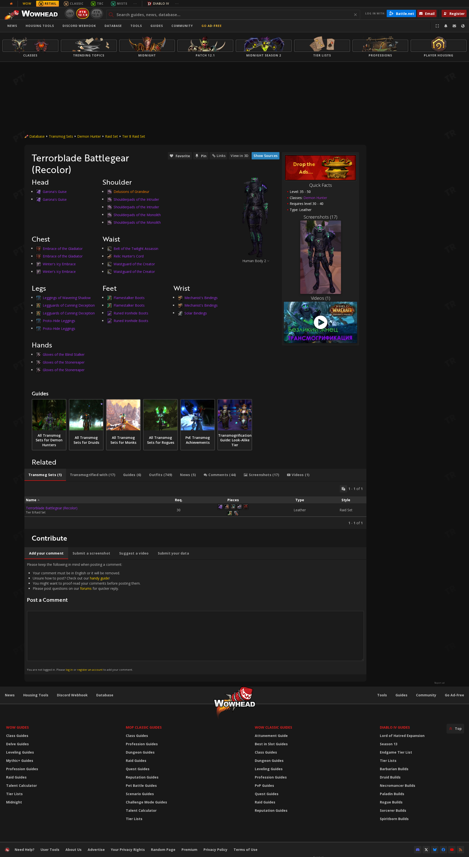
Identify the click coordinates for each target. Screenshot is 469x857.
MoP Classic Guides (144, 727)
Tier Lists (14, 793)
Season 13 (388, 744)
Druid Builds (390, 777)
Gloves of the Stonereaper (64, 362)
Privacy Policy (215, 849)
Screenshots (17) (320, 217)
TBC (100, 3)
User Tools (50, 849)
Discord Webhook (79, 26)
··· (135, 3)
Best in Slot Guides (271, 744)
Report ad (439, 683)
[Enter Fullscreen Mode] (437, 26)
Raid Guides (16, 777)
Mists (122, 3)
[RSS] (460, 849)
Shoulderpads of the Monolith (137, 214)
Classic (77, 3)
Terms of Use (245, 849)
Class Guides (17, 735)
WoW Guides (17, 727)
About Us (73, 849)
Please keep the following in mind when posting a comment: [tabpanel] (83, 616)
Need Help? (24, 849)
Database (113, 26)
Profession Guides (22, 769)
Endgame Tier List (396, 752)
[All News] (11, 4)
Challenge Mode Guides (146, 802)
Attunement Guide (271, 735)
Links (221, 155)
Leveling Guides (20, 752)
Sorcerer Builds (393, 810)
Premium (189, 849)
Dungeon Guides (140, 752)
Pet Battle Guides (141, 785)
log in (69, 669)
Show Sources (265, 155)
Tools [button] (136, 26)
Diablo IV (161, 3)
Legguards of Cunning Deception (69, 305)
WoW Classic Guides (273, 727)
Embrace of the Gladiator (63, 248)
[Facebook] (443, 849)
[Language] (463, 26)
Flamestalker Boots (129, 297)
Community (182, 26)
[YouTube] (452, 849)
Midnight (14, 802)
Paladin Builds (392, 793)
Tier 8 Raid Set (133, 136)
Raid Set (111, 136)
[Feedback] (454, 26)
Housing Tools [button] (40, 26)
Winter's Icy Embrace (59, 263)
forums (86, 588)
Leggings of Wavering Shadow (67, 297)
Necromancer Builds (397, 785)
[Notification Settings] (445, 26)
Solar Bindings (195, 313)
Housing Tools (35, 695)
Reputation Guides (142, 777)
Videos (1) (320, 298)
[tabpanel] (195, 505)
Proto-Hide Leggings (59, 320)
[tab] (45, 475)
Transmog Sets (61, 136)
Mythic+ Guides (19, 760)
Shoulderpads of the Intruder (136, 199)
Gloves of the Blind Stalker (64, 354)
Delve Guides (17, 744)
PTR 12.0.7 (96, 13)
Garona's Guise (55, 191)
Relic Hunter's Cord (129, 256)
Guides (156, 26)
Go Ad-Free (212, 26)
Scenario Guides (140, 793)
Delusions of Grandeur (131, 191)
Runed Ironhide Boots (131, 313)
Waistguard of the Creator (134, 263)
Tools (382, 695)
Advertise (96, 849)
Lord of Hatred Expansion (402, 735)
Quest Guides (137, 769)
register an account (90, 669)
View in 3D (239, 155)
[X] (426, 849)
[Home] (32, 13)
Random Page (163, 849)
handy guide (99, 578)
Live (70, 13)
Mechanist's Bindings (201, 297)
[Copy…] (343, 488)
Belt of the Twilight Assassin (136, 248)
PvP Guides (264, 785)
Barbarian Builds (394, 769)
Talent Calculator (21, 785)
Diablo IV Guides (395, 727)
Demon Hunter (89, 136)
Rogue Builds (391, 802)
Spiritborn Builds (394, 818)
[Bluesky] (434, 849)
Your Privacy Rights (128, 849)
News (12, 26)
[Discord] (417, 849)
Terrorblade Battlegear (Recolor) (51, 508)
